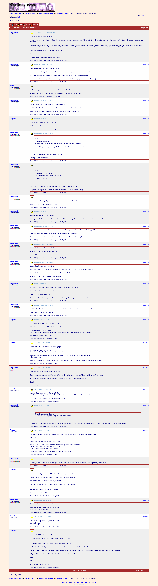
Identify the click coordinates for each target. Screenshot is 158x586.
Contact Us (66, 582)
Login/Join (144, 28)
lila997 (19, 17)
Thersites (13, 118)
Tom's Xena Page (15, 13)
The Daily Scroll (30, 13)
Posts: (33, 60)
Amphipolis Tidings (46, 13)
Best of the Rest (62, 13)
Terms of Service (90, 582)
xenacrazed (14, 32)
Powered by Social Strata (79, 570)
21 (148, 15)
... (146, 15)
